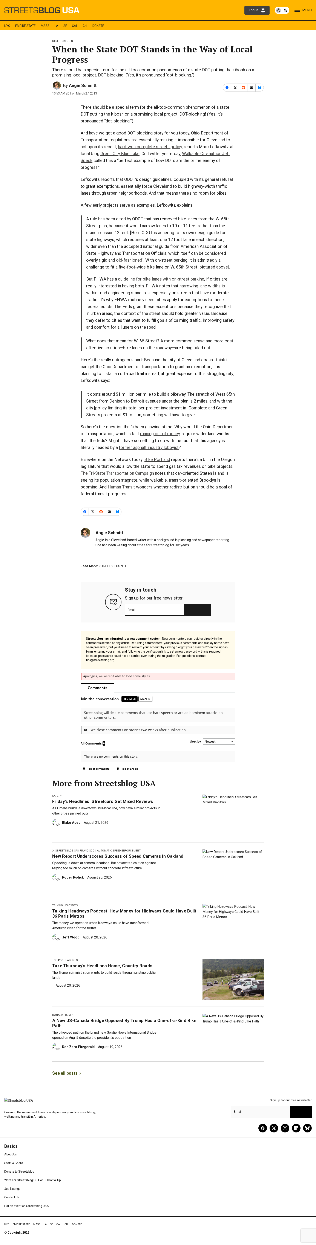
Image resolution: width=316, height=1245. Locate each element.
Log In (253, 10)
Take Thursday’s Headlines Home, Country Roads (102, 965)
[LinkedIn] (296, 1128)
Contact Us (11, 1197)
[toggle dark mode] (282, 10)
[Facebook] (262, 1128)
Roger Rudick (73, 877)
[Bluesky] (307, 1128)
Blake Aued (71, 823)
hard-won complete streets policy (150, 146)
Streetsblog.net (64, 41)
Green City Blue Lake (120, 153)
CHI (85, 25)
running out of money (160, 433)
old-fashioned (129, 260)
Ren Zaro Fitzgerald (78, 1047)
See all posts (65, 1073)
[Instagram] (285, 1128)
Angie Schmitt (83, 85)
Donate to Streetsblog (19, 1171)
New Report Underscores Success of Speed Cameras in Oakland (118, 856)
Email (131, 610)
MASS (45, 25)
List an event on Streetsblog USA (26, 1206)
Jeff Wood (70, 937)
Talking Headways (65, 905)
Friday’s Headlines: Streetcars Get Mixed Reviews (102, 801)
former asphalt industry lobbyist (149, 447)
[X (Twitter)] (274, 1128)
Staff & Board (13, 1163)
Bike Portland (157, 459)
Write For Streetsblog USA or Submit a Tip (32, 1180)
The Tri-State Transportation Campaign (117, 473)
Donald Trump (62, 1015)
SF (65, 25)
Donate (98, 25)
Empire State (25, 25)
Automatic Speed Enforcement (119, 850)
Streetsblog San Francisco (75, 850)
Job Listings (12, 1188)
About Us (10, 1154)
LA (56, 25)
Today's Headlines (65, 960)
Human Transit (121, 487)
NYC (7, 25)
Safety (57, 796)
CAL (75, 25)
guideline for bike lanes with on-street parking (161, 279)
